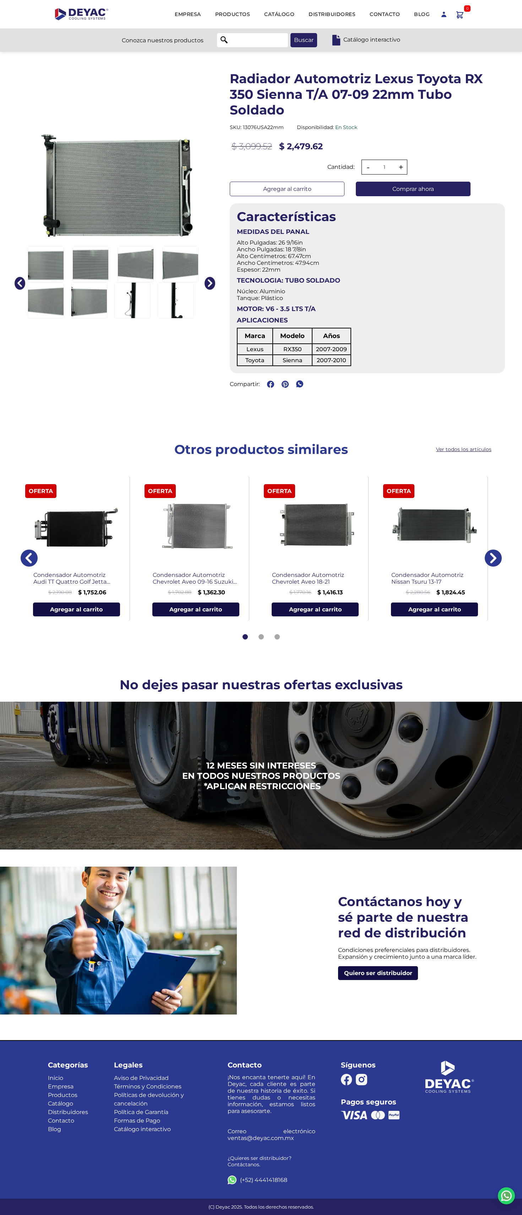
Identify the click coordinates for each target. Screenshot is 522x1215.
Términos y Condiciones (147, 1086)
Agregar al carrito (287, 189)
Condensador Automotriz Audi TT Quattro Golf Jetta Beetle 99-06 (70, 578)
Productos (232, 14)
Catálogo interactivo (142, 1129)
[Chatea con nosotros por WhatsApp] (506, 1195)
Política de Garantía (141, 1112)
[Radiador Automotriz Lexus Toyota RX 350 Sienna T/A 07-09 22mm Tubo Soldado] (46, 264)
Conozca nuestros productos (162, 40)
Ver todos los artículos (463, 449)
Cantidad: (340, 167)
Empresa (188, 14)
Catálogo (279, 14)
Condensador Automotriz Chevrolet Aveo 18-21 (308, 578)
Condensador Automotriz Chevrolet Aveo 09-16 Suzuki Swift (193, 578)
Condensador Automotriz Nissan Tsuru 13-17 (427, 578)
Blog (422, 14)
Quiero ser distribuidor (378, 973)
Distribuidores (332, 14)
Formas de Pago (137, 1120)
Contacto (385, 14)
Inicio (55, 1078)
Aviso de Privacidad (141, 1078)
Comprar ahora (413, 189)
